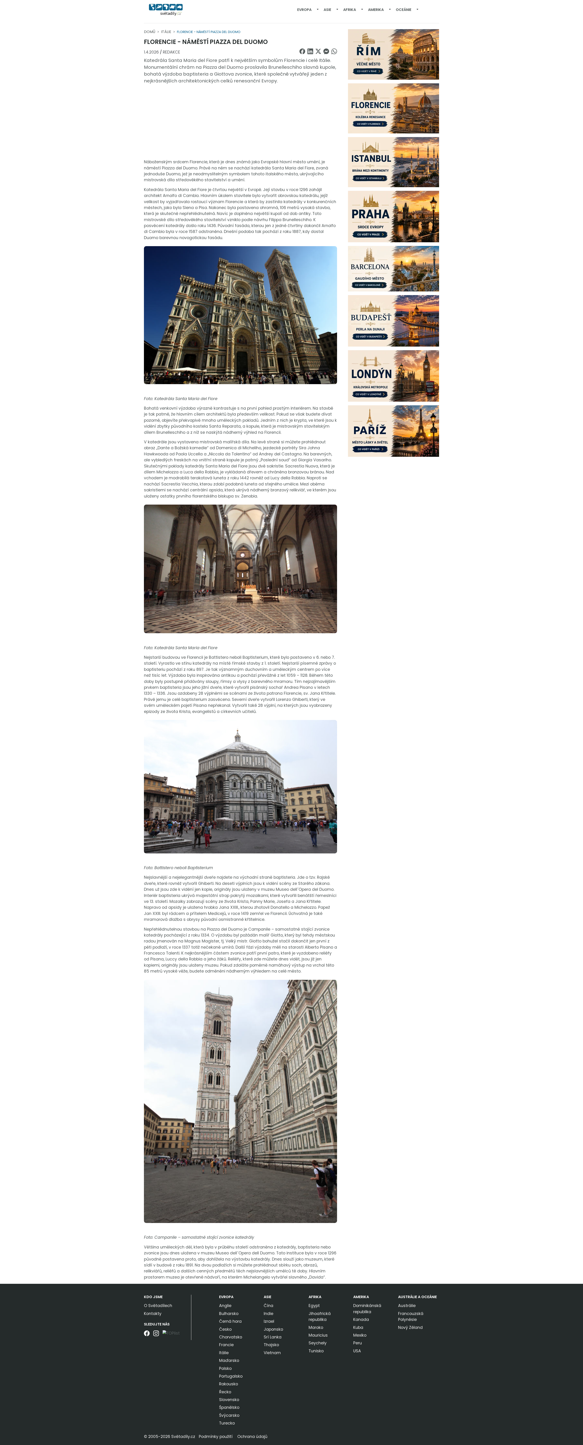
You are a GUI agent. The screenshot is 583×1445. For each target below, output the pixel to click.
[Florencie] (393, 108)
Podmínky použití (216, 1436)
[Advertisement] (240, 121)
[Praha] (393, 216)
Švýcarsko (229, 1415)
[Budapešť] (393, 320)
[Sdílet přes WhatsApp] (334, 51)
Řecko (225, 1392)
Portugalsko (231, 1376)
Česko (225, 1329)
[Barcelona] (393, 268)
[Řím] (393, 54)
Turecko (227, 1423)
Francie (226, 1345)
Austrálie (407, 1305)
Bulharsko (228, 1313)
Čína (268, 1305)
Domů (149, 31)
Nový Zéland (410, 1327)
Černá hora (230, 1321)
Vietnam (272, 1353)
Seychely (318, 1343)
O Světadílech (158, 1305)
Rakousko (228, 1384)
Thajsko (271, 1345)
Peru (357, 1343)
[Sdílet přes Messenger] (326, 51)
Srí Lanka (272, 1337)
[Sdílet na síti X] (318, 51)
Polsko (225, 1368)
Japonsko (273, 1329)
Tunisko (316, 1351)
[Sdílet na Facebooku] (302, 51)
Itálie (166, 31)
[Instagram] (156, 1335)
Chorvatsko (230, 1337)
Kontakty (152, 1313)
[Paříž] (393, 431)
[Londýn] (393, 375)
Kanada (361, 1319)
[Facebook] (147, 1335)
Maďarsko (229, 1360)
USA (357, 1351)
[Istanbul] (393, 162)
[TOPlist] (171, 1333)
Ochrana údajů (252, 1436)
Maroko (316, 1327)
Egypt (314, 1305)
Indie (268, 1313)
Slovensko (229, 1399)
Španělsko (229, 1407)
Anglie (225, 1305)
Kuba (358, 1327)
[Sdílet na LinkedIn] (310, 51)
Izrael (269, 1321)
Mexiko (359, 1335)
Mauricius (318, 1335)
